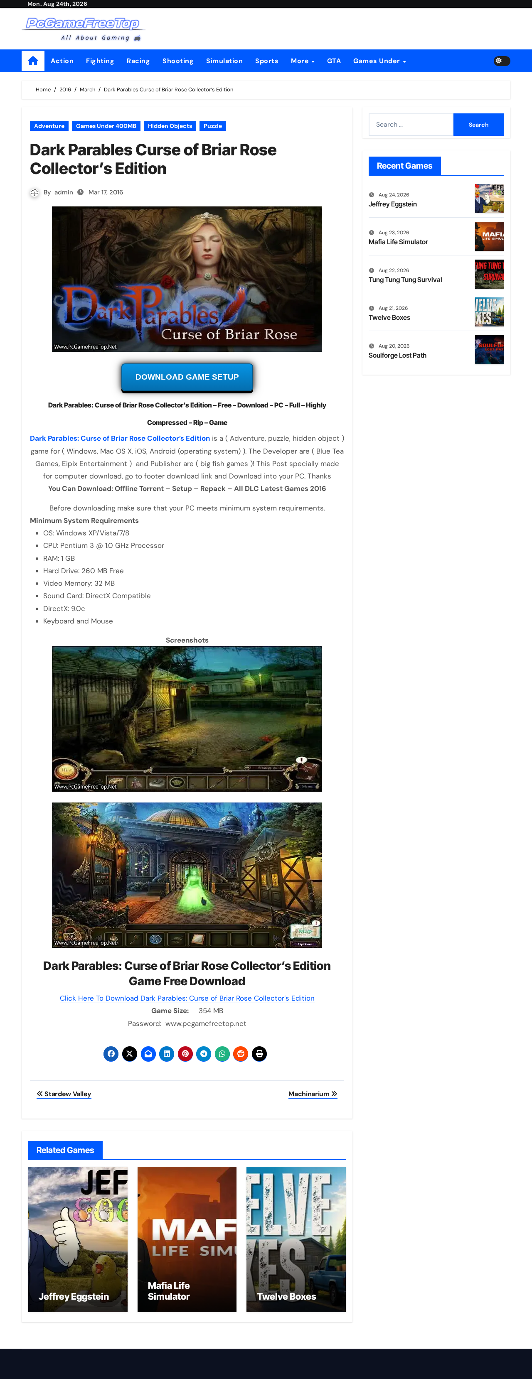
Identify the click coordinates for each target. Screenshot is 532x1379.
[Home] (33, 61)
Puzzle (213, 126)
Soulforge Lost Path (397, 355)
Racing (138, 60)
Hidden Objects (170, 126)
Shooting (178, 60)
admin (63, 192)
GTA (334, 60)
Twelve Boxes (286, 1296)
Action (62, 60)
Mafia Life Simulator (169, 1291)
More (301, 60)
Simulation (224, 60)
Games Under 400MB (106, 126)
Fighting (100, 60)
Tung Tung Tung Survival (405, 279)
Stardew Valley (67, 1093)
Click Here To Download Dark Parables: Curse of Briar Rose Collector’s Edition (187, 998)
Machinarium (309, 1093)
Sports (266, 60)
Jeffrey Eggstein (74, 1296)
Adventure (49, 126)
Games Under (377, 60)
